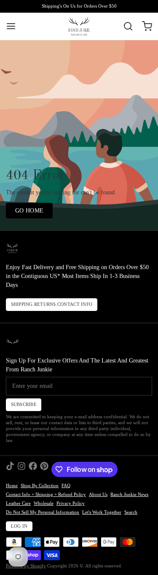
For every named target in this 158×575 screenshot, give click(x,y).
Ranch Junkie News (129, 494)
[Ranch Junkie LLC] (79, 26)
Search (130, 512)
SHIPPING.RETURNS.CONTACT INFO (52, 304)
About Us (98, 494)
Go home (29, 210)
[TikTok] (10, 469)
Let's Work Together (101, 512)
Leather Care (18, 503)
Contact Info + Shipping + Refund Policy (46, 494)
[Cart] (144, 26)
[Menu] (14, 26)
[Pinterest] (44, 469)
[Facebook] (33, 469)
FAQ (66, 485)
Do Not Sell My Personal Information (42, 512)
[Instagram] (21, 469)
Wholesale (44, 503)
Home (12, 485)
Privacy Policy (70, 503)
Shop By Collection (40, 485)
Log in (19, 526)
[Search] (125, 26)
